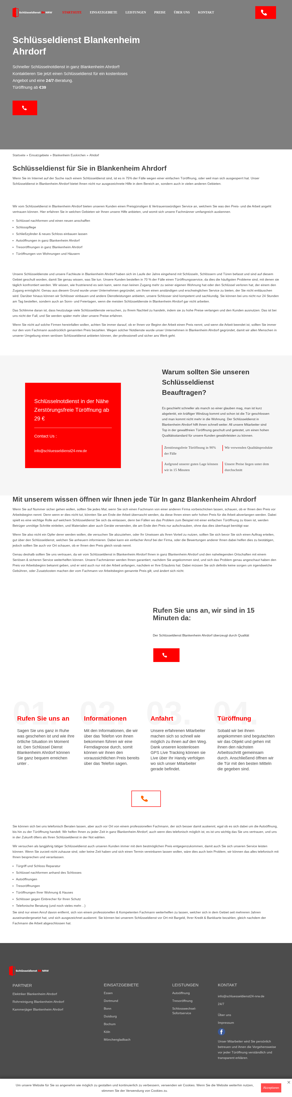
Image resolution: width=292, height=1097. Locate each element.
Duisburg (110, 1016)
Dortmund (111, 1001)
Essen (108, 993)
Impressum (226, 1022)
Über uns (182, 12)
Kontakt (206, 12)
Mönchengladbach (117, 1039)
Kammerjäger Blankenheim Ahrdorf (38, 1009)
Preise (160, 12)
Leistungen (135, 12)
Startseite (72, 12)
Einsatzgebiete (103, 12)
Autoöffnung (181, 993)
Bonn (107, 1008)
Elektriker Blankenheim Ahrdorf (35, 994)
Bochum (110, 1024)
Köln (107, 1032)
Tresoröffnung (182, 1001)
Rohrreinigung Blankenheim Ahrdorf (38, 1001)
